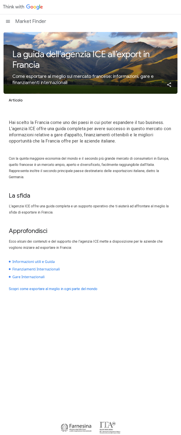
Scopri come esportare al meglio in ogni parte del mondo (53, 289)
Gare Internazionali (28, 276)
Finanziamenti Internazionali (36, 269)
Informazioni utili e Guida (33, 261)
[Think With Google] (23, 7)
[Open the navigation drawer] (8, 21)
